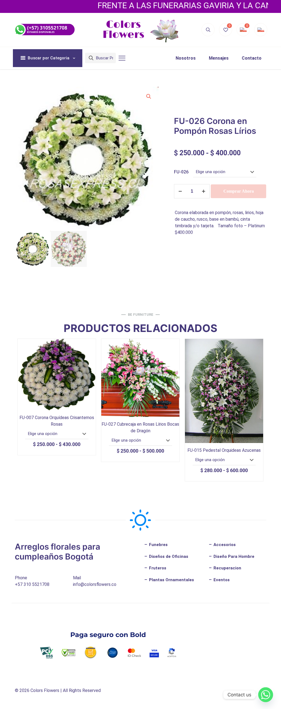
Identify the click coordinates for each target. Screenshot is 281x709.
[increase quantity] (203, 191)
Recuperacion (226, 568)
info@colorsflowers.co (94, 584)
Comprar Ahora (238, 191)
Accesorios (224, 544)
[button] (149, 96)
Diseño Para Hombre (233, 556)
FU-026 (181, 172)
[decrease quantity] (180, 191)
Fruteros (157, 568)
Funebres (158, 544)
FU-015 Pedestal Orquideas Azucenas (224, 450)
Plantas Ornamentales (171, 579)
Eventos (221, 579)
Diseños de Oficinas (168, 556)
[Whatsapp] (265, 694)
